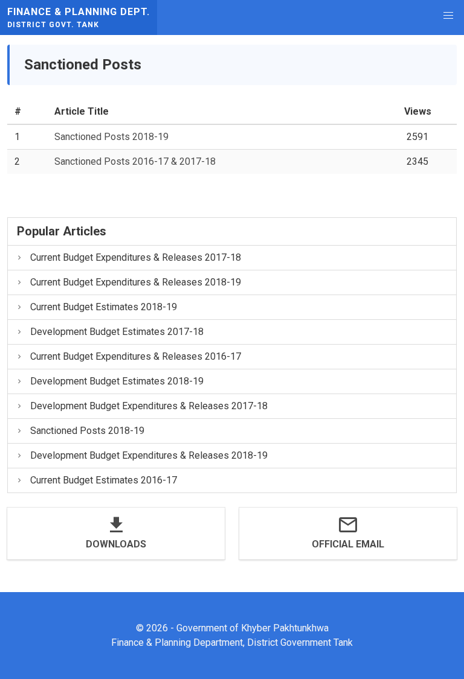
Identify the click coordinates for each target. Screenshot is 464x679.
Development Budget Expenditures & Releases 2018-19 (149, 455)
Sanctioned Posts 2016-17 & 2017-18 (135, 161)
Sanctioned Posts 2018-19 (111, 136)
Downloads (116, 544)
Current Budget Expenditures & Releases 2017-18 (135, 257)
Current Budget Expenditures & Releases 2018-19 (135, 282)
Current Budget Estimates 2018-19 (103, 307)
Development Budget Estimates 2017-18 (117, 331)
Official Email (348, 544)
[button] (448, 15)
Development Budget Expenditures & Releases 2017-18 (149, 406)
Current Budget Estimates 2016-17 (103, 480)
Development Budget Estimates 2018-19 (117, 381)
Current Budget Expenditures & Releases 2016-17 (135, 356)
